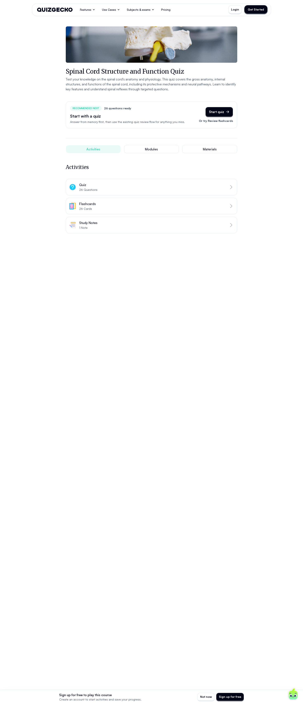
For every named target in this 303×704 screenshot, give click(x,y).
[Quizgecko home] (55, 10)
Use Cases (109, 9)
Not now (206, 696)
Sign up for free (230, 696)
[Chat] (293, 694)
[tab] (93, 149)
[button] (151, 187)
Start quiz (216, 112)
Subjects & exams (138, 9)
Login (235, 9)
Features (85, 9)
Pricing (165, 9)
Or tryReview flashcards (216, 121)
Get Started (256, 9)
